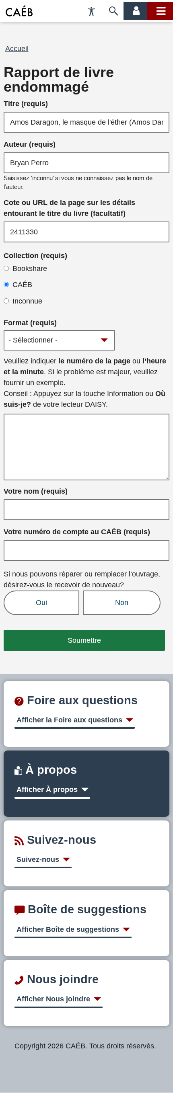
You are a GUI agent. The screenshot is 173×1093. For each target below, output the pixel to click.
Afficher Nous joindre (53, 999)
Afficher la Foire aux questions (69, 720)
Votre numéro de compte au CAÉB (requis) (77, 532)
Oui (41, 603)
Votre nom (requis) (36, 491)
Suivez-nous (37, 859)
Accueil (17, 49)
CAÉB (22, 285)
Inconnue (27, 301)
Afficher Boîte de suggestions (67, 929)
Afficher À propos (47, 789)
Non (121, 603)
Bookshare (29, 269)
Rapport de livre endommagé (59, 79)
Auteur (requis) (30, 144)
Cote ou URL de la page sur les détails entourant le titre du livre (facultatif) (69, 208)
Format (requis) (30, 323)
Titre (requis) (26, 104)
